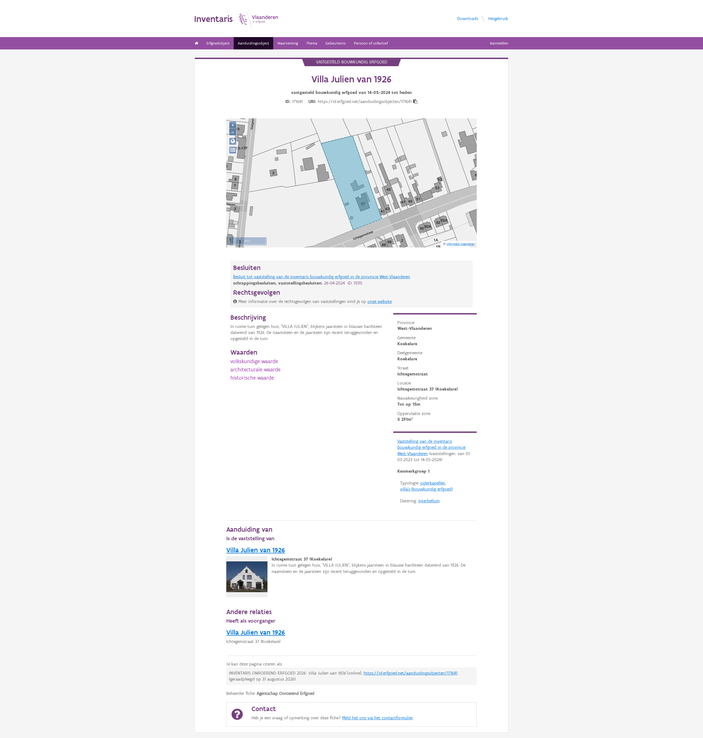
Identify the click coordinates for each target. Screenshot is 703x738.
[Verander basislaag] (232, 150)
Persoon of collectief (371, 43)
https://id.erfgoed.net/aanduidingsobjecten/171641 (410, 673)
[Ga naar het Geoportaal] (232, 141)
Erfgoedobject (218, 43)
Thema (311, 43)
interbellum (429, 500)
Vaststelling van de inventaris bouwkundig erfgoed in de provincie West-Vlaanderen (431, 447)
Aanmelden (499, 43)
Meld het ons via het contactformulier (377, 717)
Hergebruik (498, 18)
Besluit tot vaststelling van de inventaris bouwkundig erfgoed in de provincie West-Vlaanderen (321, 276)
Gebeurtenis (335, 43)
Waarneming (287, 43)
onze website (379, 301)
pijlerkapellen (432, 483)
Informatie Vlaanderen (461, 244)
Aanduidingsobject (253, 43)
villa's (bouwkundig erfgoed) (426, 489)
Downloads (467, 18)
